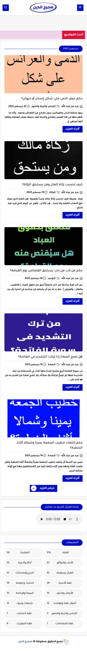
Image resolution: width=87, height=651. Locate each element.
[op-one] (5, 8)
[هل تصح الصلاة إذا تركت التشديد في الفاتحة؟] (43, 332)
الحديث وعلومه (20, 583)
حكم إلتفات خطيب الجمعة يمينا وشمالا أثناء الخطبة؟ (50, 445)
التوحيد (52, 278)
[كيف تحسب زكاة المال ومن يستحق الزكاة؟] (43, 160)
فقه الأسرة (59, 583)
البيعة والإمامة (20, 593)
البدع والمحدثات (20, 573)
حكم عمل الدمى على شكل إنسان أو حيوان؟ (52, 99)
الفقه (58, 552)
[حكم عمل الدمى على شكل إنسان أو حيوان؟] (43, 74)
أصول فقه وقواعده (61, 603)
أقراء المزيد (72, 129)
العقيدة (18, 552)
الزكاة (52, 192)
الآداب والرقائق (60, 563)
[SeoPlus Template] (66, 642)
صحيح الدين (25, 641)
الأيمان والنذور (60, 593)
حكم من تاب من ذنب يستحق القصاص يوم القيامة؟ (46, 271)
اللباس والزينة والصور (44, 106)
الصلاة (52, 364)
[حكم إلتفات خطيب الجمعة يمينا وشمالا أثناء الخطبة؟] (43, 418)
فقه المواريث (19, 623)
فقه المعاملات (60, 623)
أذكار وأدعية (19, 563)
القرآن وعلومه (60, 573)
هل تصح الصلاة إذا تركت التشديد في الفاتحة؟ (50, 357)
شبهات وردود (20, 603)
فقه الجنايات (19, 613)
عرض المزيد (47, 488)
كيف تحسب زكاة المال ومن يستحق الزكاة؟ (52, 185)
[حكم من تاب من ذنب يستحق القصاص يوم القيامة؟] (43, 246)
